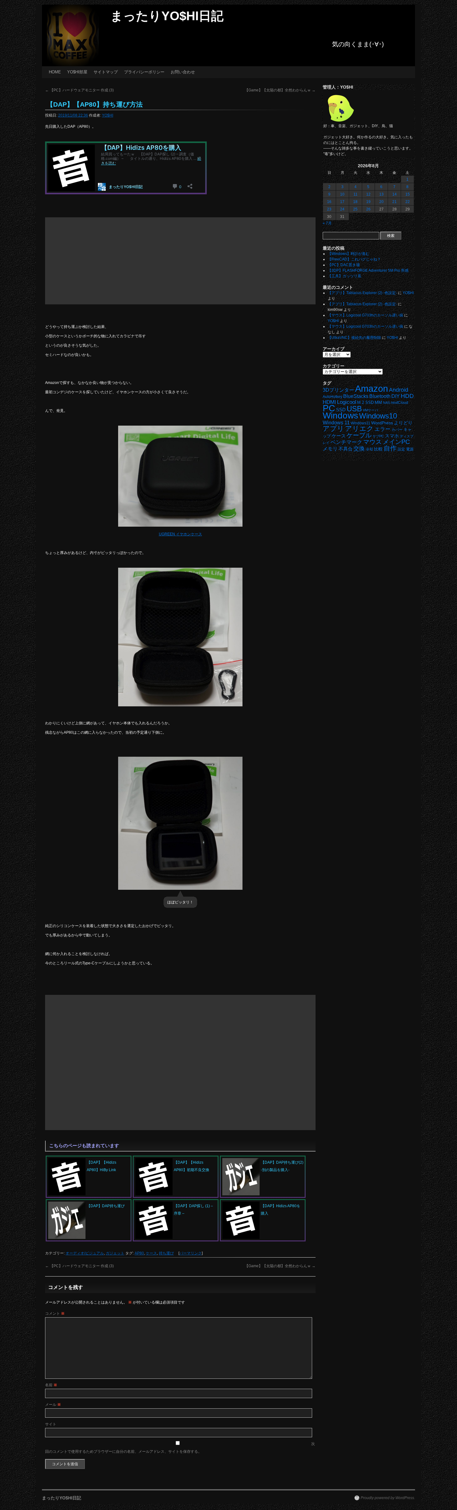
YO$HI (107, 115)
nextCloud (399, 402)
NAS (386, 402)
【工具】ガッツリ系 (344, 276)
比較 (378, 449)
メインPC (396, 441)
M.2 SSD (365, 402)
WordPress (382, 423)
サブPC (378, 436)
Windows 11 (336, 422)
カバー (397, 429)
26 (368, 209)
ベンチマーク (346, 442)
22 (407, 202)
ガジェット (115, 1253)
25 (355, 209)
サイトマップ (106, 72)
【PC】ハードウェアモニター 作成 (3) (79, 90)
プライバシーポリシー (144, 72)
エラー (382, 429)
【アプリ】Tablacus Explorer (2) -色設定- (362, 293)
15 (407, 194)
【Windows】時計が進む (348, 254)
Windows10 (378, 416)
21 (394, 202)
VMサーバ (370, 410)
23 (329, 209)
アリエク (359, 428)
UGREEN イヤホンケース (180, 534)
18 (355, 202)
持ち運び (166, 1253)
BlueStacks (355, 396)
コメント (55, 1313)
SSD (341, 409)
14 (394, 194)
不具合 (346, 448)
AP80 (139, 1253)
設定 (401, 449)
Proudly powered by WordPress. (388, 1498)
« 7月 (327, 223)
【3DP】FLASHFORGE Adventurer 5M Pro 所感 (368, 270)
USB (354, 408)
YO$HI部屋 (77, 72)
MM (378, 402)
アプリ (333, 428)
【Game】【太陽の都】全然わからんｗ (280, 90)
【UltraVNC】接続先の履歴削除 (354, 337)
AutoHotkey (332, 397)
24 (342, 209)
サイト (50, 1424)
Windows (340, 415)
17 (342, 202)
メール (53, 1404)
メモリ (330, 448)
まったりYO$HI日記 (167, 16)
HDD (407, 396)
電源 (409, 449)
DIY (395, 396)
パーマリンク (190, 1253)
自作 (390, 448)
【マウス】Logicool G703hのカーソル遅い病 (365, 315)
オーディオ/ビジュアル (85, 1253)
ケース (151, 1253)
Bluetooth (379, 396)
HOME (55, 72)
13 (381, 194)
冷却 (369, 449)
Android (398, 390)
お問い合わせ (183, 72)
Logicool (346, 402)
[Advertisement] (180, 260)
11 (355, 194)
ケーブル (359, 435)
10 (342, 194)
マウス (372, 441)
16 (329, 202)
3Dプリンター (338, 390)
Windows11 (360, 423)
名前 (51, 1385)
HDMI (329, 402)
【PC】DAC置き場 (344, 265)
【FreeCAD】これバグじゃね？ (354, 259)
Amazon (371, 389)
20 (381, 202)
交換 (359, 449)
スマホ (392, 435)
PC (329, 408)
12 (368, 194)
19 (368, 202)
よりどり (403, 422)
